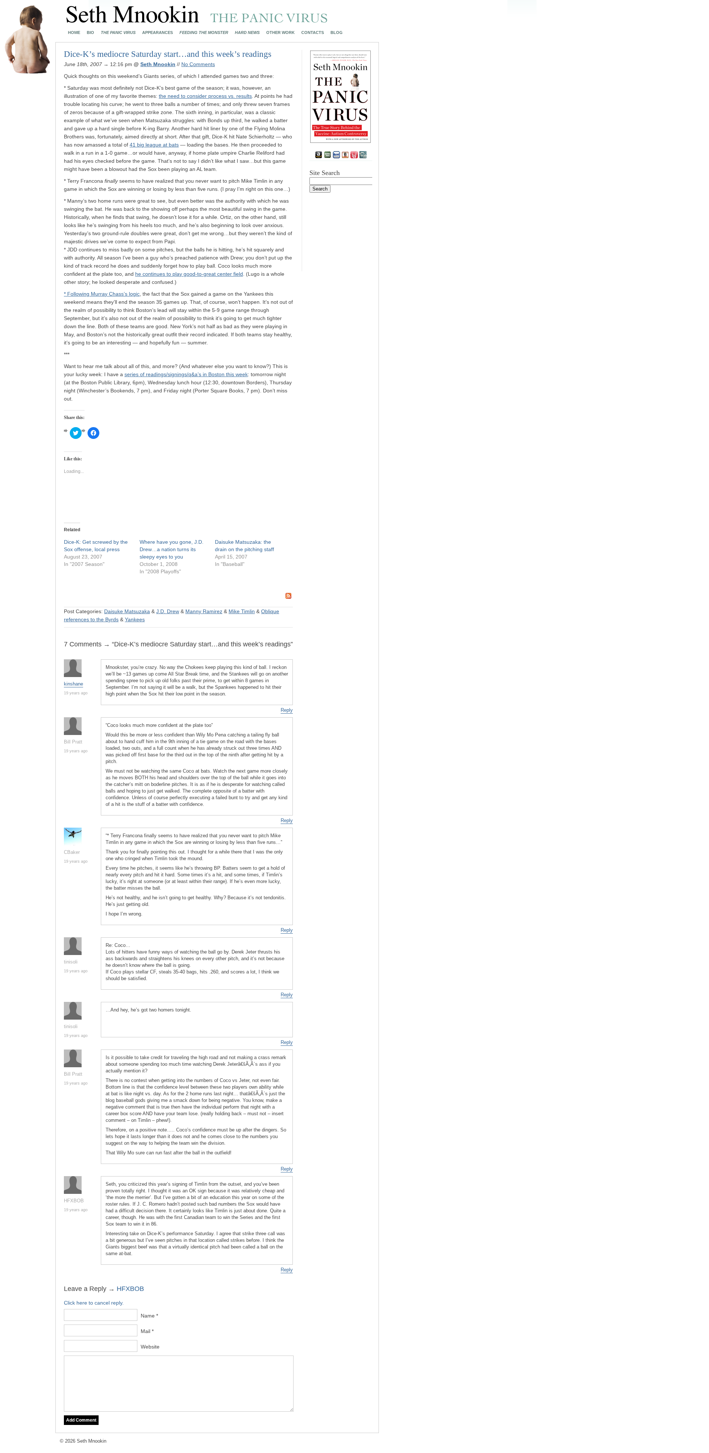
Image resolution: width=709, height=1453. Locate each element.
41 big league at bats (154, 145)
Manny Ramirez (203, 611)
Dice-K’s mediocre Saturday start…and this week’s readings (167, 54)
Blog (336, 33)
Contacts (312, 33)
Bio (90, 33)
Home (74, 33)
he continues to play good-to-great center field (189, 274)
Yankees (135, 619)
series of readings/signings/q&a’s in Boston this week (186, 374)
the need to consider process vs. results (205, 96)
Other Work (280, 33)
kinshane (73, 684)
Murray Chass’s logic (115, 294)
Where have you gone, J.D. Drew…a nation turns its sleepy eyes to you (171, 549)
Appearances (157, 33)
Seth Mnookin (157, 64)
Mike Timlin (242, 611)
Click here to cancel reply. (94, 1303)
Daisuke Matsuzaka (127, 611)
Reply (287, 710)
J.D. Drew (167, 611)
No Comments (198, 64)
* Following (77, 294)
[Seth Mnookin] (197, 20)
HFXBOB (130, 1288)
